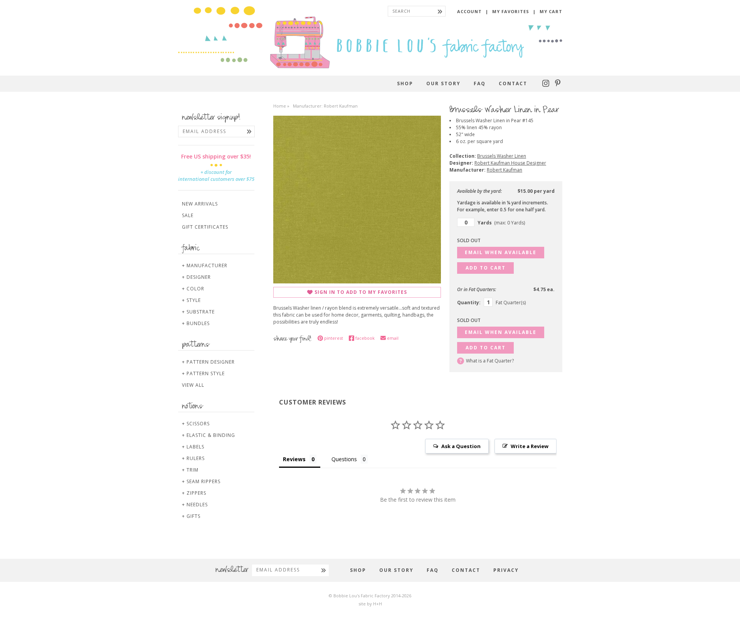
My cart (551, 11)
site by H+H (370, 604)
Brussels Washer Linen (501, 156)
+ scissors (196, 423)
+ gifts (191, 516)
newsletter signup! (211, 118)
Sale (187, 215)
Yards (501, 222)
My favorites (510, 11)
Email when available (500, 252)
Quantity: (469, 302)
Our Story (443, 83)
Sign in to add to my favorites (360, 292)
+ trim (190, 470)
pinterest (333, 338)
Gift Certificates (205, 227)
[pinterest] (557, 85)
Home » (281, 106)
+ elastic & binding (208, 435)
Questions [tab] (344, 459)
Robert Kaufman (504, 170)
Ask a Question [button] (461, 446)
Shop (405, 83)
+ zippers (194, 493)
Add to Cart (486, 268)
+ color (193, 288)
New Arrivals (200, 204)
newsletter (231, 570)
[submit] (440, 11)
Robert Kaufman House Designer (510, 163)
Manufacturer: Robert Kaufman (325, 106)
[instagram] (546, 85)
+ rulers (193, 458)
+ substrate (198, 311)
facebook (365, 338)
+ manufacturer (204, 265)
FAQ (480, 83)
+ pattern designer (208, 362)
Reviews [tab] (294, 459)
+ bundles (196, 323)
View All (193, 385)
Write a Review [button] (529, 446)
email (393, 338)
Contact (513, 83)
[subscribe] (249, 131)
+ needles (195, 504)
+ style (191, 300)
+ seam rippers (201, 481)
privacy (506, 570)
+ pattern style (203, 373)
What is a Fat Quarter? (490, 360)
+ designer (196, 277)
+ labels (193, 446)
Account (469, 11)
